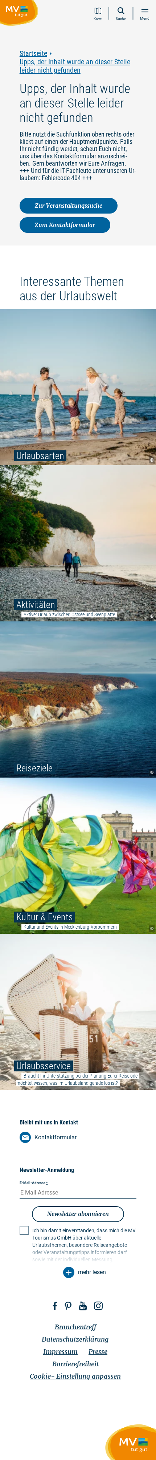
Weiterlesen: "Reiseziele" (78, 699)
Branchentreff (75, 1327)
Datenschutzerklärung (75, 1339)
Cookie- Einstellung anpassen (75, 1376)
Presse (98, 1351)
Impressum (60, 1351)
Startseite (33, 53)
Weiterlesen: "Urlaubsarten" (78, 387)
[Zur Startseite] (20, 14)
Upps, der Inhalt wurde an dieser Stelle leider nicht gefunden (75, 66)
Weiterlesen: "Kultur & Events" (78, 856)
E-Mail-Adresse (34, 1183)
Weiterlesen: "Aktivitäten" (78, 543)
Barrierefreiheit (75, 1364)
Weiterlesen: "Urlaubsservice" (78, 1012)
